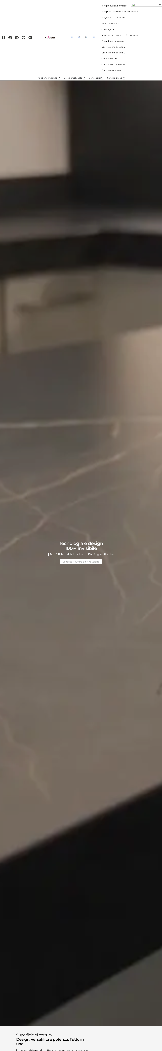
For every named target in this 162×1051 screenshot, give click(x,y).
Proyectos (107, 17)
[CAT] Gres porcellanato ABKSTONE (120, 11)
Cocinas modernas (111, 70)
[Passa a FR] (86, 37)
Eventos (121, 17)
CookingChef (108, 29)
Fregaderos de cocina (113, 41)
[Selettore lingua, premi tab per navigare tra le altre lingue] (146, 5)
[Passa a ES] (72, 37)
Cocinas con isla (110, 58)
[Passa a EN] (79, 37)
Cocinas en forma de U (113, 47)
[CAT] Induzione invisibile (115, 6)
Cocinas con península (113, 64)
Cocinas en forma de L (113, 53)
